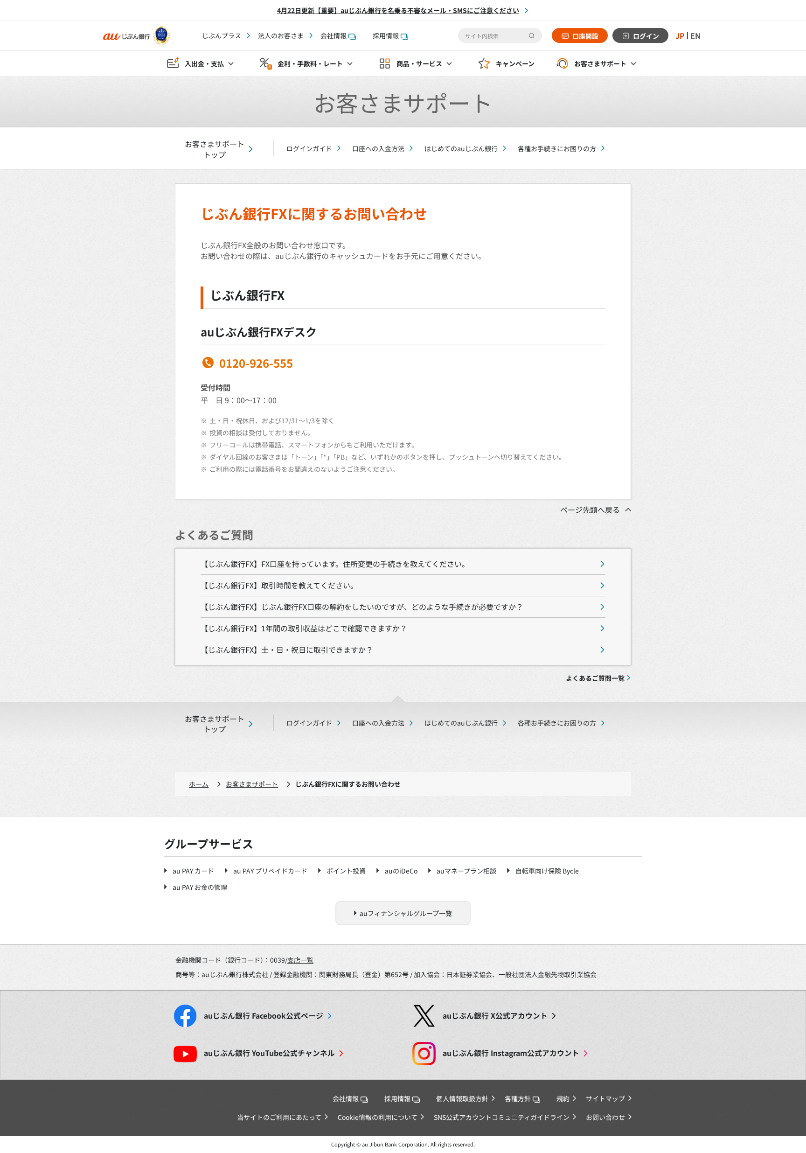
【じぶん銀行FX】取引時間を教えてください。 (279, 585)
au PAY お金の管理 (200, 887)
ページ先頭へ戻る (590, 509)
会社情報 (333, 35)
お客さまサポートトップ (214, 149)
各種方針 (518, 1098)
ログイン (646, 36)
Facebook (263, 1015)
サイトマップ (605, 1098)
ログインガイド (309, 148)
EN (695, 35)
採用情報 (386, 35)
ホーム (198, 784)
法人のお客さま (281, 35)
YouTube (269, 1053)
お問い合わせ (605, 1117)
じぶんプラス (221, 35)
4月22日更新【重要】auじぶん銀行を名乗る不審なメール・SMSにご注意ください (398, 10)
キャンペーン (515, 63)
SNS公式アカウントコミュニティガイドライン (502, 1117)
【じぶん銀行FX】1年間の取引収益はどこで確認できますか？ (304, 628)
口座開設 (585, 36)
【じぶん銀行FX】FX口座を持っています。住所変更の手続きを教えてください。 (335, 563)
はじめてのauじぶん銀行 (461, 148)
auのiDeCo (401, 870)
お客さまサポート (252, 784)
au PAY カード (193, 870)
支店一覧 (300, 959)
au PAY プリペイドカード (270, 870)
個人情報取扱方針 (462, 1098)
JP (680, 35)
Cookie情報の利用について (377, 1117)
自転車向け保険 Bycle (547, 870)
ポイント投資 (346, 870)
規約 (563, 1098)
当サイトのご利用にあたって (279, 1117)
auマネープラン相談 (466, 870)
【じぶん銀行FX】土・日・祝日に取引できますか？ (287, 649)
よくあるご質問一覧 (595, 678)
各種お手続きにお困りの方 (557, 148)
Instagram (511, 1053)
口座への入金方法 (378, 148)
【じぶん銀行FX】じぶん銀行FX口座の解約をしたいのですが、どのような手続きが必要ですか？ (362, 606)
